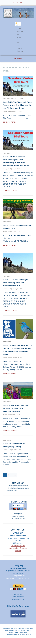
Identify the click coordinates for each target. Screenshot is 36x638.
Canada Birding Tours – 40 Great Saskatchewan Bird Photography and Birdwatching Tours (17, 105)
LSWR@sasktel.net (18, 545)
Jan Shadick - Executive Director (18, 578)
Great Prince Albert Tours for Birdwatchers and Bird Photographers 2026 (16, 408)
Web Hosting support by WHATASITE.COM (18, 634)
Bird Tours (7, 98)
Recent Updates (17, 98)
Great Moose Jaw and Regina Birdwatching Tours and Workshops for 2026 (15, 283)
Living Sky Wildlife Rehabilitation (23, 628)
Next (14, 475)
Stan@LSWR (7, 111)
